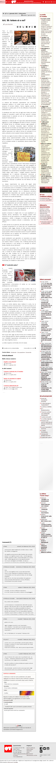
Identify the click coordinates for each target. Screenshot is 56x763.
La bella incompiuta (44, 431)
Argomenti (29, 750)
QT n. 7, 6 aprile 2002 (11, 374)
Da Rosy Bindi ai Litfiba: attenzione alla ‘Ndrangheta (46, 178)
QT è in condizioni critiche (46, 195)
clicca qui (10, 762)
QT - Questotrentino (45, 409)
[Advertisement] (19, 466)
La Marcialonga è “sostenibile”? (46, 404)
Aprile (44, 541)
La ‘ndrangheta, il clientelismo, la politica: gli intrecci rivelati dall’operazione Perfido (46, 71)
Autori (28, 752)
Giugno (44, 529)
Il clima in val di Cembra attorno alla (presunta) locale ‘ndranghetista (45, 42)
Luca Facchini (9, 24)
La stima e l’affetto (46, 406)
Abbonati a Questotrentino (45, 206)
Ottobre (46, 516)
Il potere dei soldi (46, 417)
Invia (19, 725)
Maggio (46, 535)
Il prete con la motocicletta (11, 348)
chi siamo (15, 755)
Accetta (15, 762)
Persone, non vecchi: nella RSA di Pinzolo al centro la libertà (46, 423)
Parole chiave (30, 749)
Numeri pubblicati (31, 747)
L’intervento (22, 13)
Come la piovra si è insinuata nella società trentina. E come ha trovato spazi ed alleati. (46, 82)
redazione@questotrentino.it (20, 753)
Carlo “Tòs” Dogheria (11, 387)
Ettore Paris (8, 363)
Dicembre (44, 508)
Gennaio (45, 504)
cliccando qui (7, 700)
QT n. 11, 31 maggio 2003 (12, 388)
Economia (28, 352)
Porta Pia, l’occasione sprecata (44, 400)
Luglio (46, 524)
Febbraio (45, 499)
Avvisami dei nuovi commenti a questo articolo (18, 706)
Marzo (44, 546)
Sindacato (13, 352)
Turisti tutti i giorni (46, 437)
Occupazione (21, 352)
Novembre (44, 512)
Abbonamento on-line (32, 755)
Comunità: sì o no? (29, 348)
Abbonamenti (30, 753)
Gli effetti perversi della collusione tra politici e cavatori (46, 168)
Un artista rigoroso (46, 419)
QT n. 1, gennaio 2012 (11, 13)
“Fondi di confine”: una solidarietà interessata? (46, 413)
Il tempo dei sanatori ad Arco (45, 434)
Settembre (46, 520)
